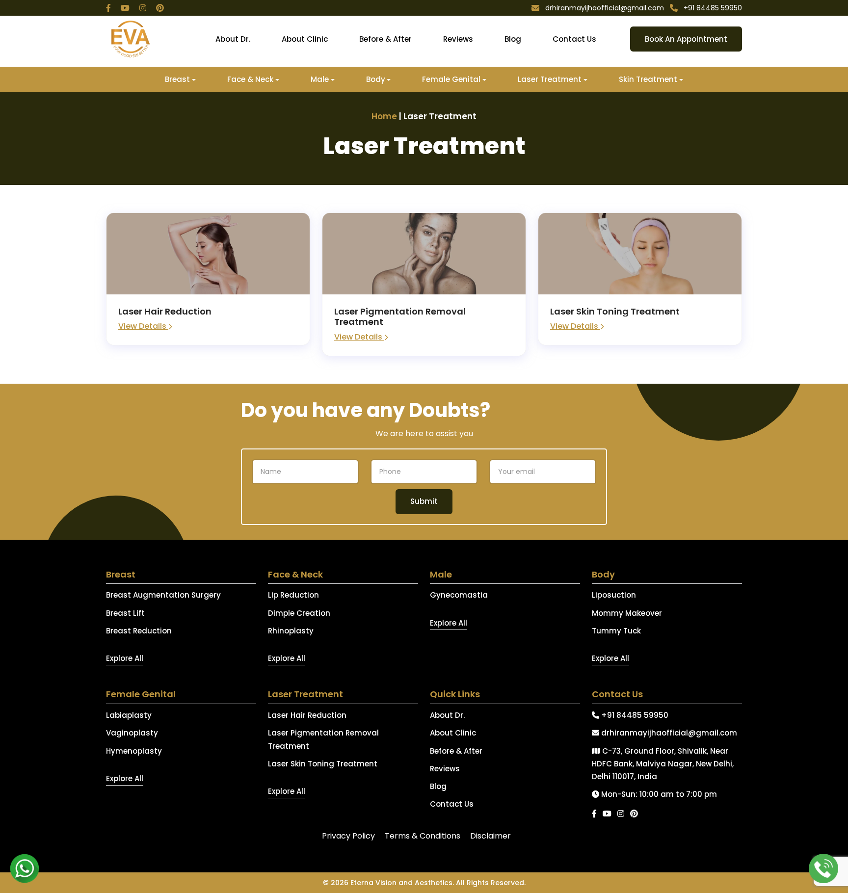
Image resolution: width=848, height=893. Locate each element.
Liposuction (614, 595)
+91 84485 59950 (633, 715)
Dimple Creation (299, 613)
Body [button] (375, 79)
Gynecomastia (459, 595)
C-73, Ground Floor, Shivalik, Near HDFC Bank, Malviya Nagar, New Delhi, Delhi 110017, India (663, 764)
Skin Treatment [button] (648, 79)
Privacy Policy (348, 835)
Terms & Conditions (422, 835)
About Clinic (305, 39)
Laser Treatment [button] (550, 79)
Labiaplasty (129, 715)
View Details (143, 326)
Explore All (124, 658)
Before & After (385, 39)
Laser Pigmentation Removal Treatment (323, 739)
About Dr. (232, 39)
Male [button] (320, 79)
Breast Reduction (139, 631)
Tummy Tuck (616, 631)
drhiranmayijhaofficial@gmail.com (668, 733)
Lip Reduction (293, 595)
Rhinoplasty (291, 631)
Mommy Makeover (627, 613)
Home (384, 116)
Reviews (458, 39)
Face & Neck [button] (250, 79)
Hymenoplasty (134, 751)
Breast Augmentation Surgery (163, 595)
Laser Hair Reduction (307, 715)
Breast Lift (125, 613)
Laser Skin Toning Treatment (322, 764)
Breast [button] (177, 79)
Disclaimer (490, 835)
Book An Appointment (686, 39)
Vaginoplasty (132, 733)
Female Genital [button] (451, 79)
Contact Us (574, 39)
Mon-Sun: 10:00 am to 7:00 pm (658, 794)
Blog (512, 39)
